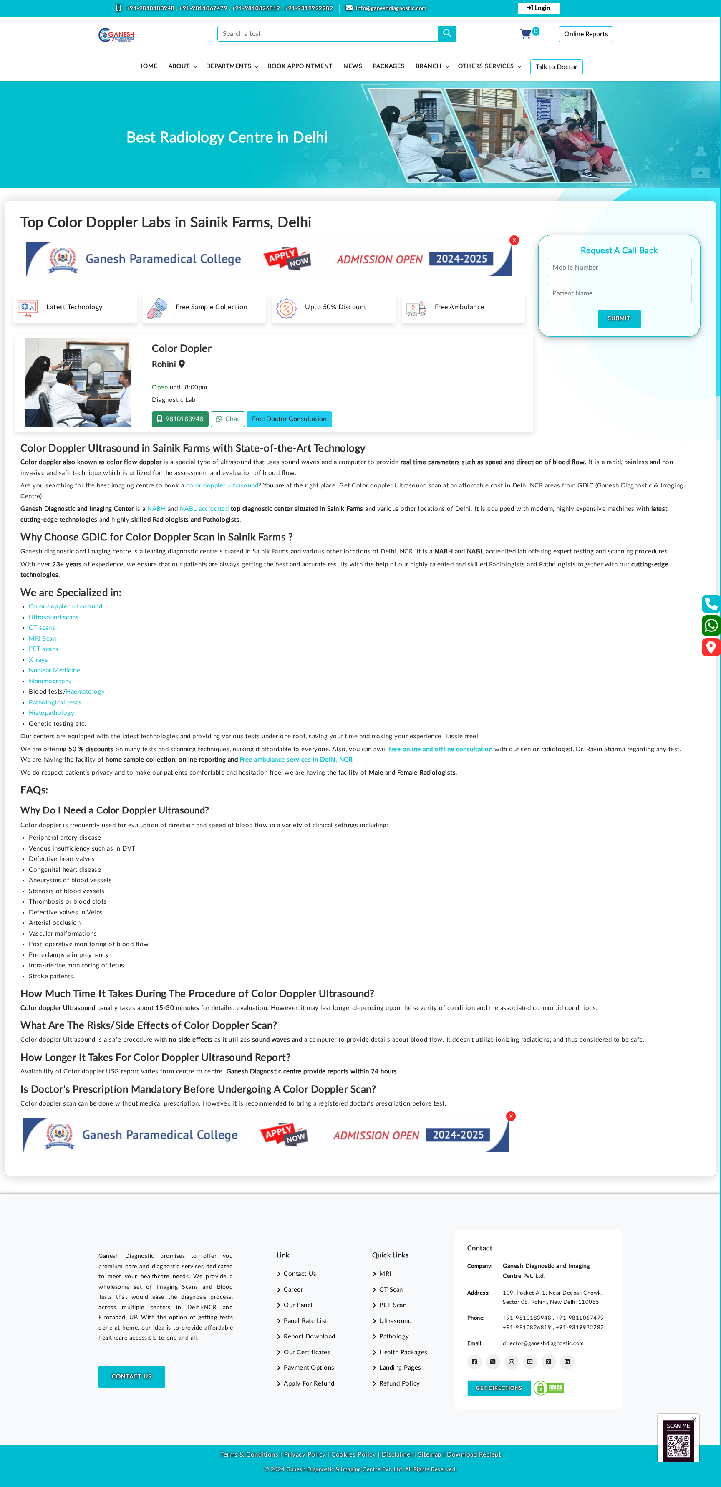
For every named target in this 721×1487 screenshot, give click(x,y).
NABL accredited (204, 509)
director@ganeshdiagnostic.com (543, 1343)
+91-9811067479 (204, 8)
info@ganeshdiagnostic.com (391, 8)
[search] (447, 34)
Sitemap (429, 1455)
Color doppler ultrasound (65, 606)
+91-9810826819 (257, 8)
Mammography (50, 681)
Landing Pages (400, 1368)
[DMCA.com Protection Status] (549, 1388)
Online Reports (586, 34)
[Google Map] (711, 650)
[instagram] (511, 1362)
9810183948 (182, 419)
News (352, 66)
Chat (230, 419)
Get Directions (499, 1388)
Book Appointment (300, 66)
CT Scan (391, 1290)
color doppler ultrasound (222, 485)
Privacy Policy (304, 1455)
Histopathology (51, 713)
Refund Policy (399, 1384)
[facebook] (474, 1362)
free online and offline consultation (440, 749)
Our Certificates (307, 1352)
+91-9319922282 (309, 8)
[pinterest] (549, 1362)
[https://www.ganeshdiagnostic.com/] (116, 35)
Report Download (309, 1336)
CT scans (42, 628)
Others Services (486, 66)
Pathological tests (55, 702)
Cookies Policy (353, 1455)
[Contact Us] (711, 606)
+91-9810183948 (151, 8)
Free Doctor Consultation (289, 419)
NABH (156, 509)
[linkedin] (567, 1362)
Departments (229, 66)
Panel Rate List (306, 1321)
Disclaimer (397, 1455)
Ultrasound (395, 1321)
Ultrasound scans (54, 617)
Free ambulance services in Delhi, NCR (296, 760)
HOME (147, 66)
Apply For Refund (309, 1384)
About (179, 66)
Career (293, 1290)
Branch (429, 66)
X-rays (38, 660)
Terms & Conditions (249, 1455)
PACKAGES (388, 66)
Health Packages (403, 1352)
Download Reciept (474, 1455)
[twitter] (493, 1362)
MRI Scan (42, 639)
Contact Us (132, 1377)
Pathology (394, 1336)
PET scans (44, 649)
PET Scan (392, 1305)
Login (541, 8)
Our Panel (298, 1305)
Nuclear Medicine (54, 670)
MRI (385, 1274)
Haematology (85, 692)
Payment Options (309, 1368)
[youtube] (530, 1362)
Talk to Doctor (556, 67)
